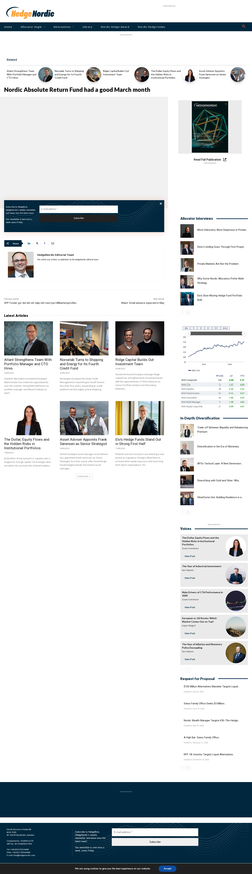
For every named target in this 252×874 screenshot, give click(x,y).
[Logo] (16, 13)
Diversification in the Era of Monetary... (218, 446)
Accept (167, 868)
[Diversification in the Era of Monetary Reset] (187, 447)
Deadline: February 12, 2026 (196, 742)
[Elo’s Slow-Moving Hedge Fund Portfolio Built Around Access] (187, 299)
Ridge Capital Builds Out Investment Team (134, 362)
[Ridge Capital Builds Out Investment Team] (141, 74)
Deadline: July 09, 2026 (193, 692)
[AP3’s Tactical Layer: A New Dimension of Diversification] (187, 464)
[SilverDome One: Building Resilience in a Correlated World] (187, 498)
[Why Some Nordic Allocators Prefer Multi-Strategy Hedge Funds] (187, 282)
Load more (82, 476)
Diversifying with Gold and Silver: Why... (218, 480)
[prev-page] (182, 312)
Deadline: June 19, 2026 (194, 708)
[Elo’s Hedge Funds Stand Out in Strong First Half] (139, 418)
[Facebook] (44, 243)
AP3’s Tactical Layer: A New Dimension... (220, 463)
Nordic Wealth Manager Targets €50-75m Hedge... (211, 720)
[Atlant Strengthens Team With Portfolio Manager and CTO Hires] (45, 74)
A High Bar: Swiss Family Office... (202, 737)
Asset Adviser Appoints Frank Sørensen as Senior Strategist (212, 74)
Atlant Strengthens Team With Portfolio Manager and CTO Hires (21, 74)
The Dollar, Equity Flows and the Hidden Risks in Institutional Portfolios (166, 74)
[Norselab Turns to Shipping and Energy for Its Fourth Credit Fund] (93, 74)
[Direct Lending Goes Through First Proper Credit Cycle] (187, 248)
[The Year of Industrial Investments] (236, 575)
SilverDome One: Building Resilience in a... (220, 497)
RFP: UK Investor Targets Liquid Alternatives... (209, 754)
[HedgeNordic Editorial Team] (21, 265)
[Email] (52, 243)
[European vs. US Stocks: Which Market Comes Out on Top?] (236, 627)
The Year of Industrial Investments (201, 566)
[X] (36, 243)
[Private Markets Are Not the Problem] (187, 265)
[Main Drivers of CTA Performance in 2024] (236, 601)
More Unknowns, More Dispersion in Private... (222, 229)
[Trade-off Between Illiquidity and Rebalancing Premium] (187, 430)
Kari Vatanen (188, 570)
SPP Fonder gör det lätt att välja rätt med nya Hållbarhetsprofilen (40, 302)
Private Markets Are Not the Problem (218, 263)
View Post (190, 556)
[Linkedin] (28, 243)
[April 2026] (210, 127)
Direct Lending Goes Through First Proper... (221, 246)
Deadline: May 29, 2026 (194, 725)
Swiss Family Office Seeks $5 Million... (205, 703)
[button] (244, 26)
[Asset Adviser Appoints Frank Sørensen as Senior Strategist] (237, 74)
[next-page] (188, 312)
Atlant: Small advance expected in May (142, 302)
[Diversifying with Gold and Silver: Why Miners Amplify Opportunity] (187, 481)
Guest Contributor (190, 548)
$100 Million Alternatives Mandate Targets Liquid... (211, 686)
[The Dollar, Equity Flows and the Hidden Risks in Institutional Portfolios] (189, 74)
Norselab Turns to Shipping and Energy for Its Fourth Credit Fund (69, 74)
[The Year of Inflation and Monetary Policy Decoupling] (236, 653)
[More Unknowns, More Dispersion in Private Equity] (187, 231)
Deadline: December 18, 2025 (196, 759)
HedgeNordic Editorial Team (55, 254)
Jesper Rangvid (189, 625)
